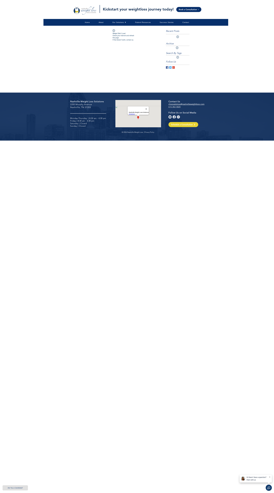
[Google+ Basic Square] (173, 67)
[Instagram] (178, 117)
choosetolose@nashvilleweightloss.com (186, 104)
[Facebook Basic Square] (167, 67)
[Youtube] (170, 117)
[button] (143, 22)
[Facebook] (174, 117)
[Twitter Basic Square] (170, 67)
